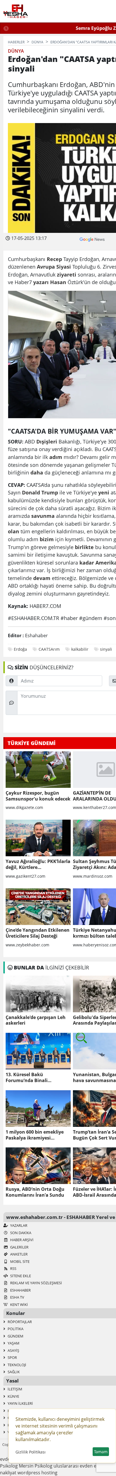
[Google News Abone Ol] (92, 239)
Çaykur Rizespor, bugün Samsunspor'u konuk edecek (38, 796)
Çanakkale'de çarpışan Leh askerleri (36, 1020)
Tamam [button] (101, 1451)
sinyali (106, 649)
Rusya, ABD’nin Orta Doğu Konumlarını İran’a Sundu (35, 1192)
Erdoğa (20, 649)
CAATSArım (49, 649)
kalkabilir (79, 649)
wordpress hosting (37, 1473)
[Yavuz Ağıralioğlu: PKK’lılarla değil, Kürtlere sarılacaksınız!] (38, 838)
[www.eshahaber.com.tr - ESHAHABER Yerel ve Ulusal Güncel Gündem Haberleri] (15, 11)
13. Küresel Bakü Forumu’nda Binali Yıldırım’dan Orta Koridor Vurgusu (34, 1077)
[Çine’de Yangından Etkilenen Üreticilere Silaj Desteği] (38, 906)
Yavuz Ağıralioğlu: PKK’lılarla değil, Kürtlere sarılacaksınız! (38, 864)
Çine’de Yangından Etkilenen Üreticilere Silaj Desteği (38, 933)
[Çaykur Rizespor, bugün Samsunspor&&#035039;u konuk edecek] (38, 769)
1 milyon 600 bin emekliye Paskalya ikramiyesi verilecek (35, 1135)
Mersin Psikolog (35, 1466)
